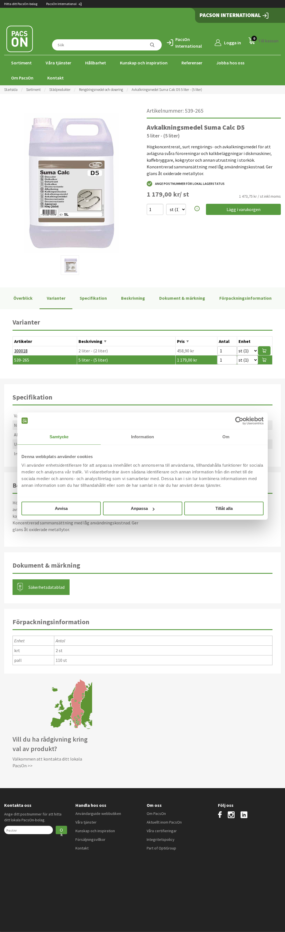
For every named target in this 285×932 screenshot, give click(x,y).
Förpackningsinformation (245, 298)
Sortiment (21, 63)
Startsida (11, 89)
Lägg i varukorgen (244, 209)
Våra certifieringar (162, 830)
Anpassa (139, 508)
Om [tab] (225, 436)
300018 (21, 351)
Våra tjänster (58, 63)
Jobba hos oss (230, 63)
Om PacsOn (22, 78)
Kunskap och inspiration (144, 63)
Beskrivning (133, 298)
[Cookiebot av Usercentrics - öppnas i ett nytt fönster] (239, 421)
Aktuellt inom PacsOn (164, 822)
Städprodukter (59, 89)
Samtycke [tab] (59, 436)
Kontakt (55, 78)
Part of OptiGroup (161, 848)
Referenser (191, 63)
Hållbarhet (95, 63)
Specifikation (93, 298)
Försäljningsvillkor (90, 839)
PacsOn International (61, 4)
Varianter (56, 298)
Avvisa (61, 508)
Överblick (23, 298)
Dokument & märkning (182, 298)
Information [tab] (142, 436)
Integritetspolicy (161, 839)
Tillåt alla (224, 508)
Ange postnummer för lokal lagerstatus (190, 183)
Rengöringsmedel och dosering (101, 89)
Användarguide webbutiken (98, 813)
